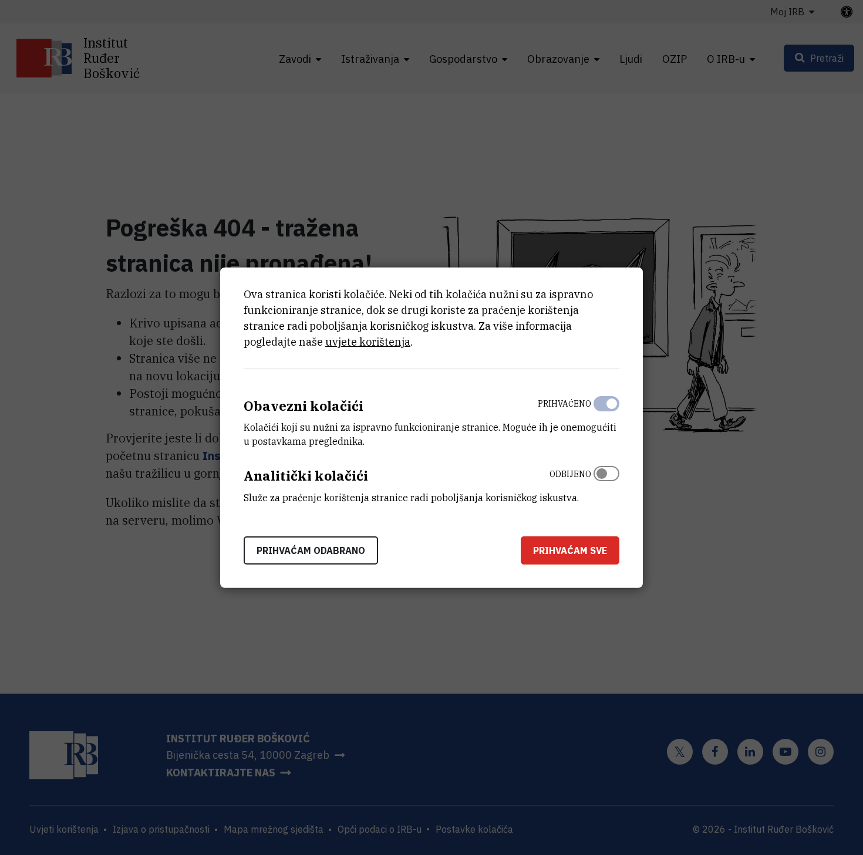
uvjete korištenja (367, 341)
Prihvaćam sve (570, 550)
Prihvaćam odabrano (311, 550)
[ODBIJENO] (606, 483)
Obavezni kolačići (303, 405)
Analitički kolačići (306, 475)
